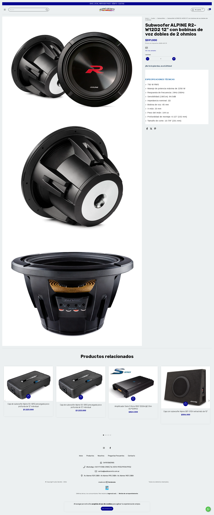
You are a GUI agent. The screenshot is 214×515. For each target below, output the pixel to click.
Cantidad (148, 54)
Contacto (131, 456)
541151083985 (108, 463)
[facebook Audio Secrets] (110, 448)
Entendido (107, 508)
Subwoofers (161, 18)
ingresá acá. (112, 493)
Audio (153, 18)
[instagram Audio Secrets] (104, 448)
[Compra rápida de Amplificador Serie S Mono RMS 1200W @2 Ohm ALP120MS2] (133, 399)
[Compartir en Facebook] (147, 128)
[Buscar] (46, 9)
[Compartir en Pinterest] (155, 128)
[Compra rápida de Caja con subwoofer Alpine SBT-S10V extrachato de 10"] (185, 404)
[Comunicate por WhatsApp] (208, 509)
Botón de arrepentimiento (128, 493)
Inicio (147, 18)
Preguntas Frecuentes (116, 456)
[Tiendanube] (107, 482)
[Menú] (5, 10)
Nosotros (101, 456)
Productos (90, 456)
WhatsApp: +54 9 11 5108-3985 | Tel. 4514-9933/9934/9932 (108, 467)
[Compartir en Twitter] (151, 128)
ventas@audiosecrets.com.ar (108, 471)
